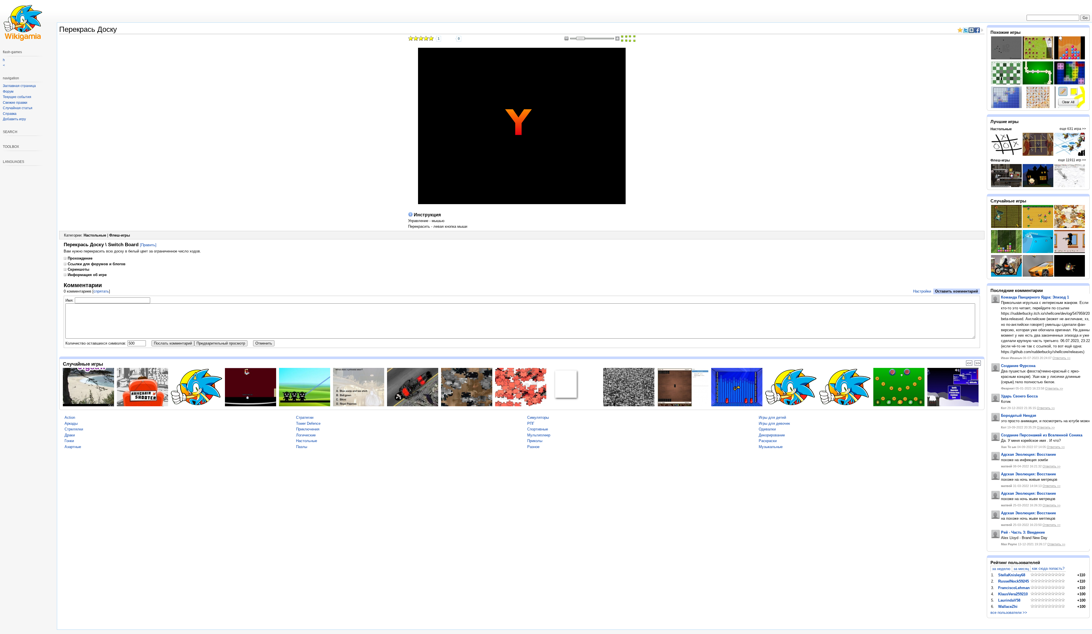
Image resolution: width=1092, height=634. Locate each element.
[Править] (148, 245)
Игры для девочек (774, 423)
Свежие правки (15, 103)
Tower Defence (308, 423)
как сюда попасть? (1048, 568)
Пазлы (301, 447)
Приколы (534, 441)
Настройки (922, 291)
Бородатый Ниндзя (1018, 415)
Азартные (73, 447)
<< (969, 363)
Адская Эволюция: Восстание (1028, 454)
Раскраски (768, 441)
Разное (533, 447)
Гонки (69, 441)
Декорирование (772, 435)
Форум (8, 92)
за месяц (1021, 569)
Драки (70, 435)
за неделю (1001, 569)
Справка (9, 114)
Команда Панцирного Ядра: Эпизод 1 (1035, 297)
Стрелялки (74, 429)
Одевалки (767, 429)
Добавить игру (14, 119)
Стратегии (304, 417)
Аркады (71, 423)
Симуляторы (538, 417)
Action (70, 417)
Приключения (307, 429)
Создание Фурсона (1018, 366)
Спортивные (537, 429)
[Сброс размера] (624, 38)
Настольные (95, 235)
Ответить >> (1061, 358)
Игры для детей (772, 417)
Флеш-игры (119, 235)
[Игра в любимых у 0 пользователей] (451, 39)
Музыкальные (771, 447)
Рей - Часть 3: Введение (1023, 532)
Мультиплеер (538, 435)
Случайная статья (17, 108)
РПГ (530, 423)
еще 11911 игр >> (1072, 160)
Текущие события (17, 97)
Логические (306, 435)
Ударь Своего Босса (1019, 396)
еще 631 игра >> (1073, 128)
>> (977, 363)
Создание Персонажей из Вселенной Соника (1041, 435)
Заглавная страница (19, 86)
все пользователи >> (1008, 612)
